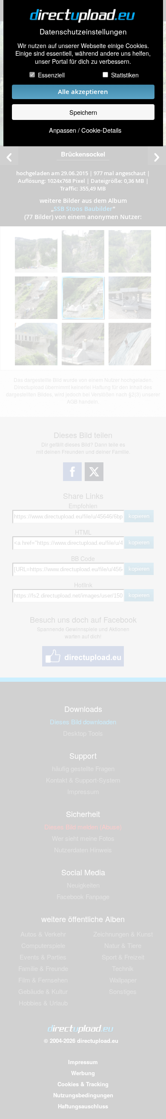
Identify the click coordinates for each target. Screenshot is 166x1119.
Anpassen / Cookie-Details (85, 129)
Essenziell (51, 75)
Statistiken (125, 75)
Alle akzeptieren (83, 92)
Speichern (83, 112)
